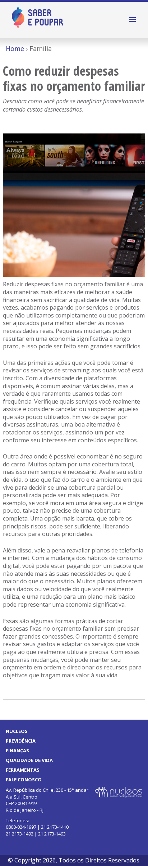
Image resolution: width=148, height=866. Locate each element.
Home (15, 48)
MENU (133, 20)
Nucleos (17, 731)
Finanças (17, 750)
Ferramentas (23, 770)
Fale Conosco (24, 779)
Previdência (21, 741)
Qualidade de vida (29, 760)
